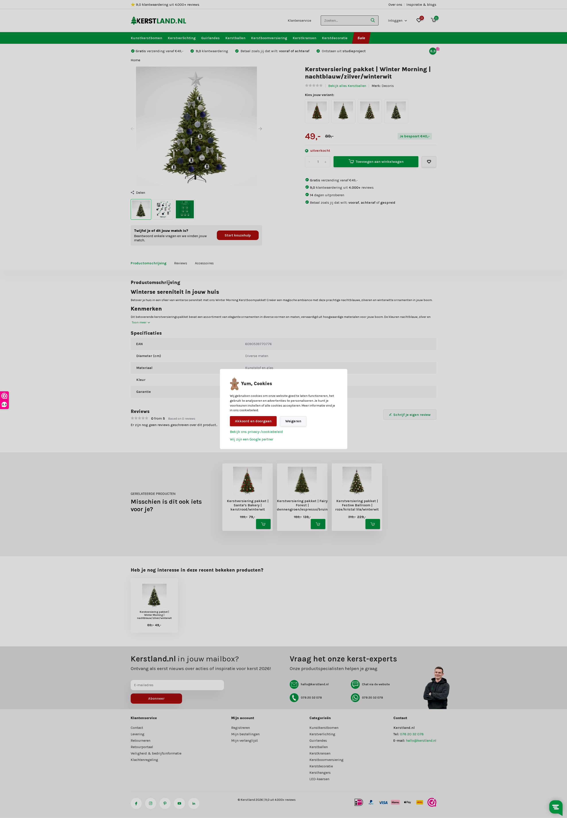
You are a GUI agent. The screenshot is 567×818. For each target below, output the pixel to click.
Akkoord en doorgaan (253, 421)
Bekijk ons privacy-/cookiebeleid (256, 432)
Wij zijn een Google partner (251, 439)
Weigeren (293, 421)
